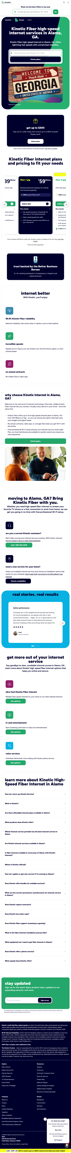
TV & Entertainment (8, 1079)
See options (16, 701)
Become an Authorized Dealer (46, 1092)
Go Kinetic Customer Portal (45, 1073)
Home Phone (6, 1082)
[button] (66, 1145)
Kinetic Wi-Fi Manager (9, 1085)
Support (39, 1067)
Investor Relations (7, 1109)
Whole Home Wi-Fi (8, 1070)
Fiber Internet (6, 1067)
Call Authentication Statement (11, 1124)
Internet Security (7, 1073)
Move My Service (42, 1076)
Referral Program (42, 1082)
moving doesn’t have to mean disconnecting (23, 541)
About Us (4, 1100)
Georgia (21, 20)
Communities (41, 1103)
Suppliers (5, 1112)
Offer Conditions (7, 1115)
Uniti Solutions (41, 1109)
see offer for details (51, 148)
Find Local (40, 1070)
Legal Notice (24, 1144)
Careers (4, 1103)
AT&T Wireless (6, 1076)
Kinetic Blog (40, 1079)
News (3, 1106)
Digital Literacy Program (44, 1089)
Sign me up (45, 1000)
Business (39, 1106)
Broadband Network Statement (11, 1118)
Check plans (35, 441)
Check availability (18, 581)
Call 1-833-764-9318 (19, 545)
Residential (40, 1100)
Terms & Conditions (14, 104)
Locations (8, 20)
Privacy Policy (5, 1144)
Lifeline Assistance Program (45, 1085)
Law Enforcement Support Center (12, 1121)
